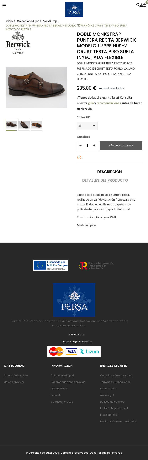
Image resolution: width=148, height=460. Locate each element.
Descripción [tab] (109, 172)
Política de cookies (112, 402)
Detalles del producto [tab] (105, 180)
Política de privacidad (114, 408)
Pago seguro (108, 388)
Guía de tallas (59, 388)
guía (91, 103)
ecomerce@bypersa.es (76, 341)
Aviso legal (107, 395)
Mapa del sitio (109, 415)
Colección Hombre (16, 375)
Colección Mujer (14, 382)
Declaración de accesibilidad (118, 421)
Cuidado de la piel (62, 375)
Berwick (56, 395)
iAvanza (117, 453)
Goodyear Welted (62, 402)
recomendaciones (109, 103)
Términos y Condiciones (115, 382)
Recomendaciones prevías (68, 382)
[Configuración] (141, 5)
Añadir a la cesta (121, 145)
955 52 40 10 (76, 334)
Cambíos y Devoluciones (116, 375)
